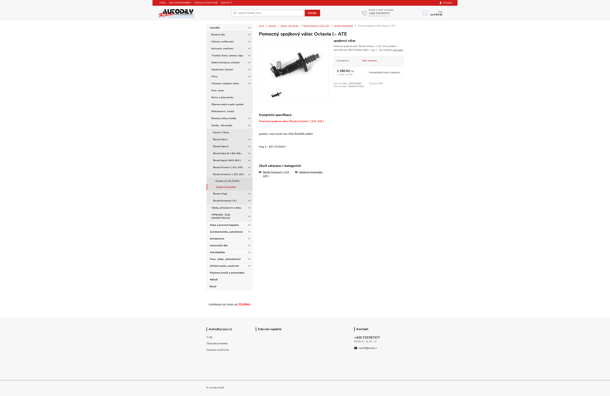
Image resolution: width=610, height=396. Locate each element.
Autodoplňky (217, 252)
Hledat (312, 13)
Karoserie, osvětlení (222, 48)
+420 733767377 (379, 13)
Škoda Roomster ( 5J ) (225, 200)
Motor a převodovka (222, 97)
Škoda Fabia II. (221, 146)
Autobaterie (217, 238)
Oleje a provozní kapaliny (224, 225)
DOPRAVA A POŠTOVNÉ (206, 2)
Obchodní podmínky (217, 343)
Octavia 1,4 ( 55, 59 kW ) (227, 181)
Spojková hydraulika (226, 187)
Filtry (214, 76)
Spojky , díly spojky (221, 125)
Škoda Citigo (220, 193)
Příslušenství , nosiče (222, 111)
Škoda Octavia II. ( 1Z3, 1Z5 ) (228, 174)
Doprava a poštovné (218, 349)
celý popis (398, 50)
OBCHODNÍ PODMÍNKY (180, 2)
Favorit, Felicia (221, 132)
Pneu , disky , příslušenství (225, 259)
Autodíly (215, 27)
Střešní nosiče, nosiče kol (224, 266)
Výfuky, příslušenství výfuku (226, 207)
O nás (210, 337)
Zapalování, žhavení (222, 69)
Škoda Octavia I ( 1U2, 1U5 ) (228, 167)
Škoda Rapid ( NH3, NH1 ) (227, 160)
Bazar (213, 286)
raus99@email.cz (368, 348)
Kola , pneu (217, 90)
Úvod (261, 25)
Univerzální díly (219, 245)
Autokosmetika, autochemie (226, 231)
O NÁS (162, 2)
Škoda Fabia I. (220, 139)
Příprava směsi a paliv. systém (227, 104)
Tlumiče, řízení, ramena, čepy (227, 55)
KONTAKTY (226, 2)
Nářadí (214, 279)
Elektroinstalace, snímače (225, 62)
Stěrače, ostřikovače (222, 41)
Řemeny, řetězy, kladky (223, 118)
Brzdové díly (218, 34)
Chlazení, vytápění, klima (225, 83)
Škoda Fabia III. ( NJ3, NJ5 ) (227, 153)
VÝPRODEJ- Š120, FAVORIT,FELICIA (220, 216)
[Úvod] (190, 13)
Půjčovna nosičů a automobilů (227, 272)
